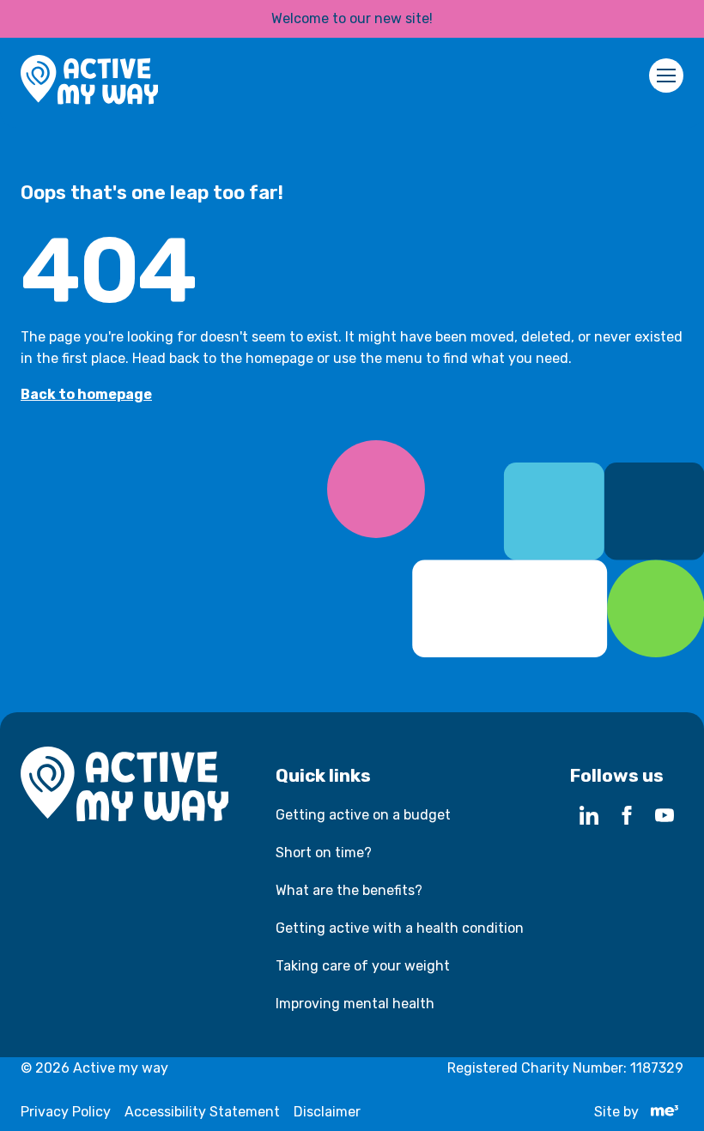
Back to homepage (86, 394)
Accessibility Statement (202, 1112)
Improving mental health (355, 1003)
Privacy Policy (66, 1112)
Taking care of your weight (363, 966)
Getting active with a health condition (400, 928)
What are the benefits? (349, 890)
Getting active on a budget (363, 815)
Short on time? (324, 852)
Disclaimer (327, 1112)
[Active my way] (89, 83)
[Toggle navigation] (666, 75)
